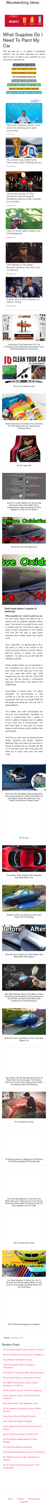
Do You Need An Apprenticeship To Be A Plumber (20, 1440)
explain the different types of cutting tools (24, 92)
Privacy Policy (34, 1498)
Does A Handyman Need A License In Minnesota (23, 1452)
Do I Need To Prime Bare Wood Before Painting (23, 1372)
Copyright (24, 1501)
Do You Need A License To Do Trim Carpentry (22, 1390)
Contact (20, 1498)
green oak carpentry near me (24, 69)
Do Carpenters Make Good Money (17, 1447)
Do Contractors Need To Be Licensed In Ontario (23, 1349)
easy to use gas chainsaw (24, 65)
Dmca (10, 1498)
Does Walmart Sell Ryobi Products (17, 1359)
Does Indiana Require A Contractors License (22, 1377)
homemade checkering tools (24, 80)
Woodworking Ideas (22, 2)
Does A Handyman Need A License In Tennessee (19, 1366)
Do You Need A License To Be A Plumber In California (21, 1397)
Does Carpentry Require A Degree (17, 1421)
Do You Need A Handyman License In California (23, 1354)
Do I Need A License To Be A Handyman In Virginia (21, 1458)
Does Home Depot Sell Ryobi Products (19, 1416)
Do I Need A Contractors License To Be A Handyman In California (20, 1384)
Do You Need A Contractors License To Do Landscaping (21, 1466)
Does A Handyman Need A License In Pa (20, 1434)
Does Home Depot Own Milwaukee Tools (20, 1403)
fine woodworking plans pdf (24, 76)
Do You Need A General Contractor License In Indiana (22, 1427)
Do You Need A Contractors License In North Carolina (22, 1409)
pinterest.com (17, 1337)
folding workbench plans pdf (24, 73)
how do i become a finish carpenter (24, 88)
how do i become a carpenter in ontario (24, 84)
